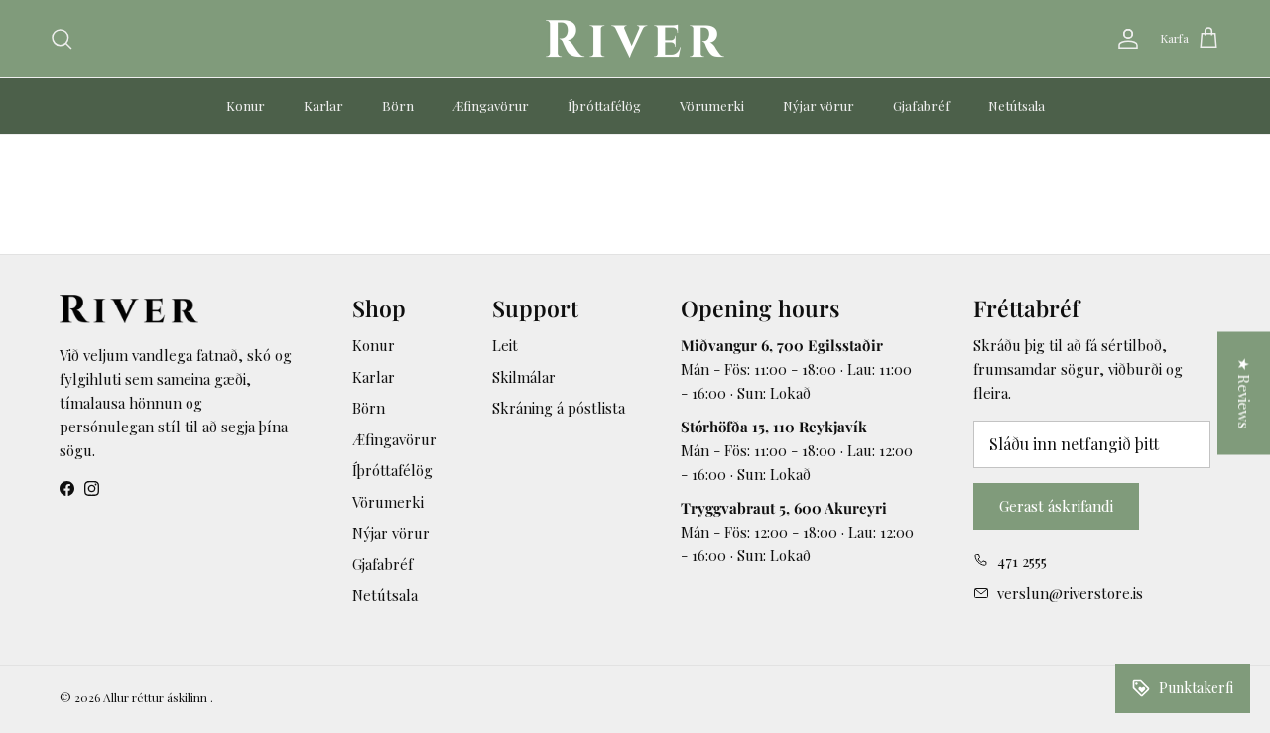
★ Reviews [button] (1244, 392)
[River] (635, 39)
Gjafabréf (921, 105)
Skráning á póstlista (558, 408)
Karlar (323, 105)
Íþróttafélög (604, 105)
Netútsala (1016, 105)
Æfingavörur (490, 105)
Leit (505, 345)
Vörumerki (712, 105)
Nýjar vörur (818, 105)
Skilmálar (524, 377)
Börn (398, 105)
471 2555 (1022, 561)
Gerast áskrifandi (1056, 506)
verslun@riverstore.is (1070, 593)
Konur (245, 105)
